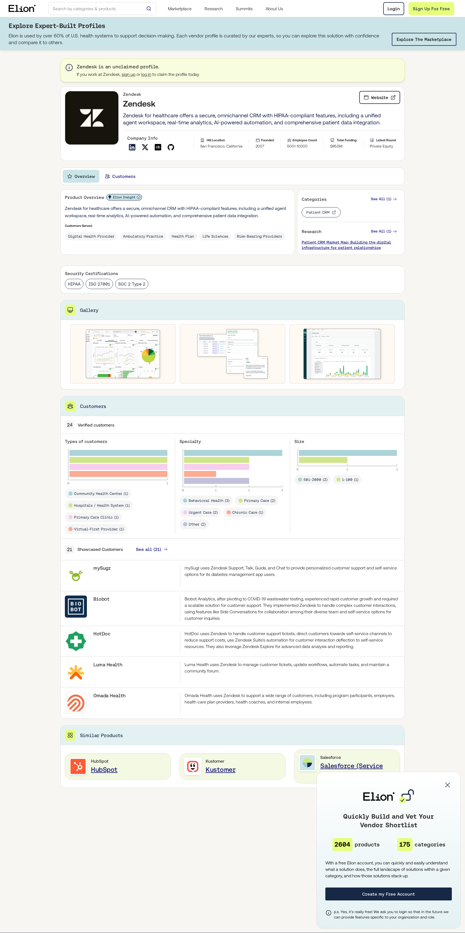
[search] (102, 8)
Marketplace (180, 8)
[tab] (81, 176)
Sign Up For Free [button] (431, 8)
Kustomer (220, 769)
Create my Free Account (388, 894)
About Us (274, 8)
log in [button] (146, 74)
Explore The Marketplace (424, 39)
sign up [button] (128, 74)
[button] (384, 199)
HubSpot (104, 769)
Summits (244, 8)
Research (214, 8)
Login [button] (394, 8)
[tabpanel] (232, 488)
